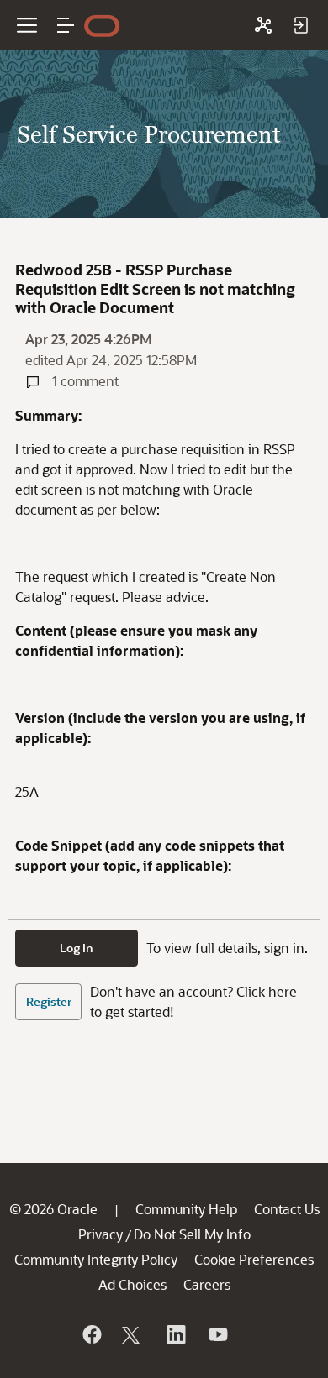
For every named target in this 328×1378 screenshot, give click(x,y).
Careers (206, 1284)
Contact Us (287, 1209)
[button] (65, 25)
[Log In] (300, 25)
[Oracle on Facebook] (91, 1334)
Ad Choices (132, 1284)
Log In (76, 948)
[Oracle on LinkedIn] (175, 1334)
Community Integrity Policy (95, 1259)
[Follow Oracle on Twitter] (133, 1334)
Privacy (100, 1234)
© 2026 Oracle (53, 1209)
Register (48, 1001)
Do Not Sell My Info (192, 1234)
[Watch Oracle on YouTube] (217, 1334)
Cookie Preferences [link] (254, 1259)
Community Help (186, 1209)
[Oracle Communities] (263, 25)
